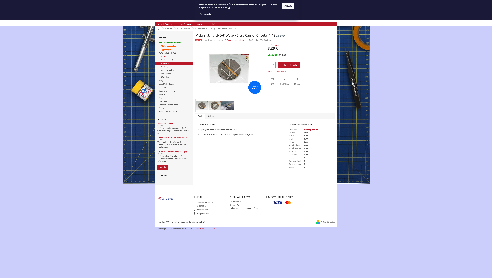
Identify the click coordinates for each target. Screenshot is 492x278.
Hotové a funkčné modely (169, 104)
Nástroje (162, 87)
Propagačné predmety (168, 111)
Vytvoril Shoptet (328, 222)
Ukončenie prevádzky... (166, 124)
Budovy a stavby (167, 60)
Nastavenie (205, 13)
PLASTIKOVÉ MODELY (167, 53)
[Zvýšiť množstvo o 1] (276, 63)
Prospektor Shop (203, 213)
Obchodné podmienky (238, 205)
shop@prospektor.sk (205, 202)
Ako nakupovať (235, 201)
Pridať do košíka (290, 65)
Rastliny (164, 67)
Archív (162, 167)
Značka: (261, 40)
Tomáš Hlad (199, 228)
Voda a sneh (166, 73)
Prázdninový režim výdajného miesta (172, 138)
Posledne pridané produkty (170, 42)
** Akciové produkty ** (168, 46)
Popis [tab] (200, 116)
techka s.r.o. (210, 228)
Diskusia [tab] (211, 116)
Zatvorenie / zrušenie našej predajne (172, 152)
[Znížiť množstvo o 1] (276, 66)
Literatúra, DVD (165, 101)
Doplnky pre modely (167, 91)
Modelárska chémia (166, 84)
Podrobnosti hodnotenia (237, 40)
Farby (161, 80)
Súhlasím (288, 6)
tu (229, 7)
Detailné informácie (276, 71)
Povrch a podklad (168, 70)
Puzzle (161, 108)
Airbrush (162, 98)
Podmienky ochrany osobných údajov (244, 208)
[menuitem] (166, 24)
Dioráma (162, 56)
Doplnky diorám (167, 63)
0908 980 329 (202, 206)
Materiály (165, 77)
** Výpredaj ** (165, 49)
